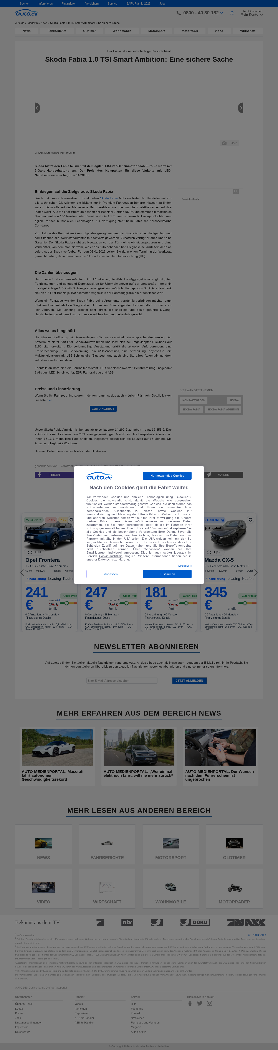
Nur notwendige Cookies (167, 475)
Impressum (183, 565)
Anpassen (111, 574)
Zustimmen (167, 574)
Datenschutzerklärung (113, 559)
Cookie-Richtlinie (111, 556)
